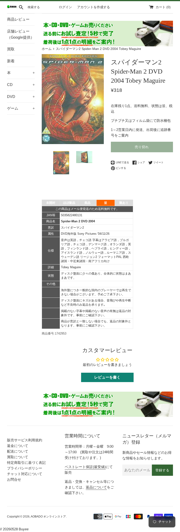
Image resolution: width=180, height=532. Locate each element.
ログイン (65, 7)
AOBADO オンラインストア (48, 516)
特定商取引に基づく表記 (26, 463)
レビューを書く (107, 377)
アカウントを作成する (93, 7)
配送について (17, 451)
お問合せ (14, 479)
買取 (11, 49)
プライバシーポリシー (24, 468)
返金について (17, 446)
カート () (163, 7)
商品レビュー (18, 19)
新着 (11, 61)
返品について (96, 487)
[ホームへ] (12, 7)
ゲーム (21, 108)
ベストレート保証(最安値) (85, 467)
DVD (21, 97)
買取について (17, 457)
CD (21, 85)
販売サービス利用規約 (24, 440)
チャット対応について (24, 474)
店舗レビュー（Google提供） (20, 34)
